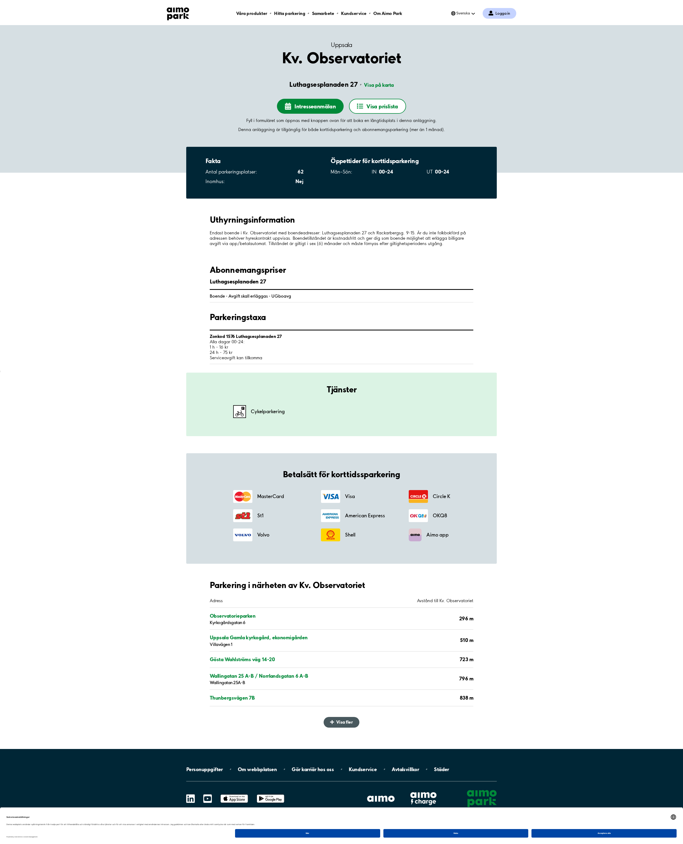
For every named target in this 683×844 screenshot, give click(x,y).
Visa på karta (379, 85)
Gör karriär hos (313, 769)
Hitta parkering (289, 13)
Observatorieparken (232, 616)
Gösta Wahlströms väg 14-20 (242, 659)
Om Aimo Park (387, 13)
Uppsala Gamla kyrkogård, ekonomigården (258, 637)
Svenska (463, 13)
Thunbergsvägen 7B (232, 698)
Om (257, 769)
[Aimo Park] (178, 12)
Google (270, 794)
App (234, 794)
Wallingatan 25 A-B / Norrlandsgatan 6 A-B (259, 676)
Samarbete (323, 13)
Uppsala (341, 45)
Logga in (502, 13)
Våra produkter (251, 13)
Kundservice (354, 13)
